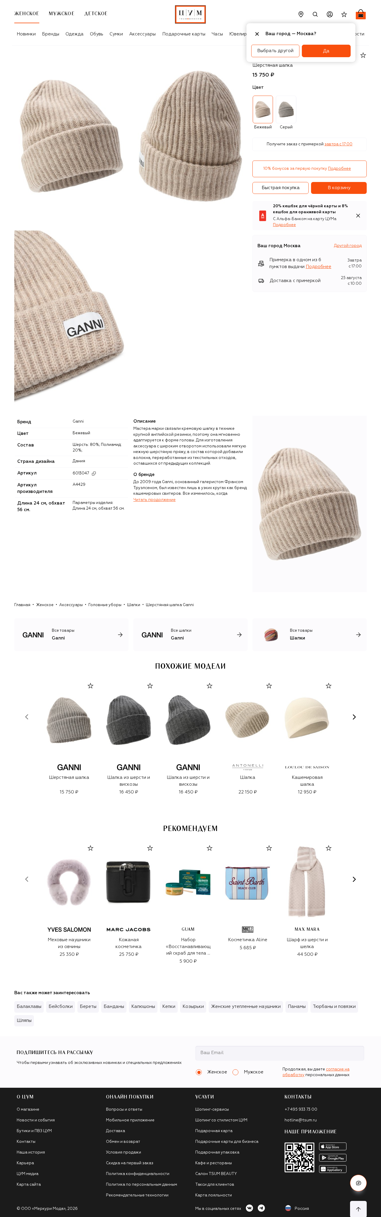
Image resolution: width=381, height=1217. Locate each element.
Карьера (25, 1163)
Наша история (31, 1152)
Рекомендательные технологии (137, 1195)
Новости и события (36, 1120)
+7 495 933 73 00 (301, 1110)
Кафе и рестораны (213, 1163)
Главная (22, 605)
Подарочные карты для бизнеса (226, 1142)
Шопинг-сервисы (212, 1110)
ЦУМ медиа (27, 1174)
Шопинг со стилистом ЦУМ (221, 1120)
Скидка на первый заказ (129, 1163)
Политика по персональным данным (141, 1185)
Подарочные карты (183, 34)
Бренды (50, 34)
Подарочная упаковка (217, 1152)
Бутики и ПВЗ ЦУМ (34, 1131)
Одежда (74, 34)
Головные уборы (104, 605)
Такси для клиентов (214, 1185)
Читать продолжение (154, 500)
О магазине (28, 1110)
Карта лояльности (213, 1195)
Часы (217, 34)
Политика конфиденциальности (137, 1174)
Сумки (116, 34)
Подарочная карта (213, 1131)
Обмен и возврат (123, 1142)
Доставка (115, 1131)
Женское (45, 605)
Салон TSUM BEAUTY (216, 1174)
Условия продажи (123, 1152)
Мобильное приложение (130, 1120)
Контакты (26, 1142)
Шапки (133, 605)
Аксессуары (142, 34)
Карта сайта (29, 1185)
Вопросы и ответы (124, 1110)
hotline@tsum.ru (301, 1120)
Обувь (96, 34)
